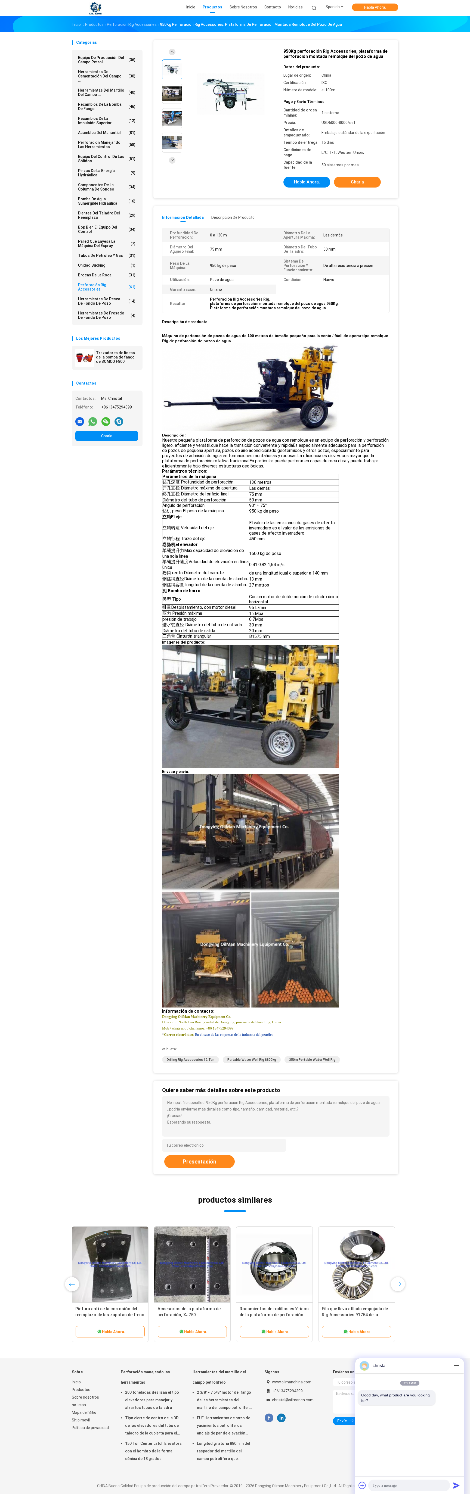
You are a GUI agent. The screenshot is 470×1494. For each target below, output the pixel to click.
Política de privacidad (90, 1428)
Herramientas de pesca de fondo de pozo (106, 301)
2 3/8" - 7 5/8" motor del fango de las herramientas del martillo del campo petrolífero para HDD (224, 1400)
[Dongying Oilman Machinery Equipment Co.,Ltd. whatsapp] (92, 421)
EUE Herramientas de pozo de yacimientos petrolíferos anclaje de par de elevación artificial (223, 1426)
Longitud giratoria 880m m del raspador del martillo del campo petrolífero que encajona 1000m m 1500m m (223, 1451)
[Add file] (362, 1485)
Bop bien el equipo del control (106, 229)
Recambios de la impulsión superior (106, 120)
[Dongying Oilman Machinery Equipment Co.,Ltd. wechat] (105, 421)
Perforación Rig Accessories (106, 287)
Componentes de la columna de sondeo (106, 187)
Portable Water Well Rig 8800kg (251, 1060)
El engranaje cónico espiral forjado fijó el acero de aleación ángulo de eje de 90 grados (110, 1314)
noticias (79, 1405)
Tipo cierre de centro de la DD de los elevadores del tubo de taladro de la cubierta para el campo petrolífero (152, 1426)
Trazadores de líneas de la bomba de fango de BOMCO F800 (115, 357)
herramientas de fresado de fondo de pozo (106, 315)
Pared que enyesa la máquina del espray (106, 243)
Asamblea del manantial (106, 132)
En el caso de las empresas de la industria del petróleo (234, 1035)
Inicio (76, 1382)
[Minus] (456, 1365)
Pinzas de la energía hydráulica (106, 173)
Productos (81, 1389)
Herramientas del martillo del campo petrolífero (219, 1377)
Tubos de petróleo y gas (106, 255)
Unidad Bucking (106, 265)
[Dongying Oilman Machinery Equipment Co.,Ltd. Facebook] (268, 1418)
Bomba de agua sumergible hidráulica (106, 201)
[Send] (456, 1485)
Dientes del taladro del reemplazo (106, 215)
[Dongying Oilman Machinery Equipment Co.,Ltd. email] (79, 421)
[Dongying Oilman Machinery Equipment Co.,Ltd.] (96, 8)
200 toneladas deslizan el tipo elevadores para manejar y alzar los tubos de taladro (152, 1400)
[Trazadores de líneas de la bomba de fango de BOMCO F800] (84, 358)
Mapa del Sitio (84, 1412)
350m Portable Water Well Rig (312, 1060)
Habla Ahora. (375, 7)
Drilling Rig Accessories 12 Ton (190, 1060)
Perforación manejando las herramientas (106, 144)
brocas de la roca (106, 275)
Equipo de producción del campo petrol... (106, 59)
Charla (106, 436)
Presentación (199, 1161)
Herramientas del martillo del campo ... (106, 92)
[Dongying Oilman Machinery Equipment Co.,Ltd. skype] (119, 421)
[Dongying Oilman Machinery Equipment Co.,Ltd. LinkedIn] (281, 1418)
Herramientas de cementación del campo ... (106, 76)
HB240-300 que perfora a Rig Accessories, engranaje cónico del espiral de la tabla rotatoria (191, 1314)
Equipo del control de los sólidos (106, 158)
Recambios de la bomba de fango (106, 106)
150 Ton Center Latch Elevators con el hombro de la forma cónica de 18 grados (153, 1451)
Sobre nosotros (85, 1397)
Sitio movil (81, 1420)
